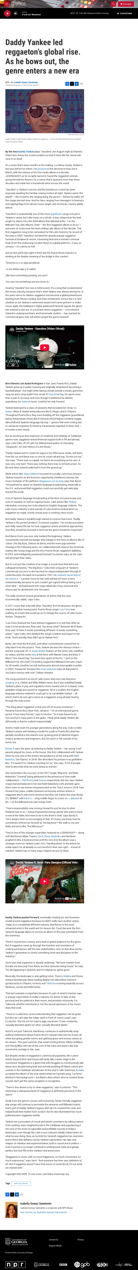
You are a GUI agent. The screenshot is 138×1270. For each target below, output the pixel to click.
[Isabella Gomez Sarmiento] (11, 1210)
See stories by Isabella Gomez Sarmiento (43, 1212)
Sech (41, 836)
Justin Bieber (38, 651)
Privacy (81, 1240)
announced (43, 168)
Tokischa (51, 983)
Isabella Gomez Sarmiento (26, 82)
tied (34, 654)
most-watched (48, 669)
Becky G (9, 748)
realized (25, 401)
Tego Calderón (31, 473)
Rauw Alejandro (52, 836)
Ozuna (42, 780)
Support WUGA (55, 1246)
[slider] (19, 13)
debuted (74, 798)
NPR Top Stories (21, 1183)
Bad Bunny (28, 780)
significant (56, 214)
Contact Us (53, 1240)
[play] (7, 13)
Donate (127, 4)
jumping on (11, 682)
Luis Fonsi (64, 609)
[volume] (15, 13)
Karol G (28, 798)
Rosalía (80, 1070)
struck (52, 394)
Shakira (72, 501)
